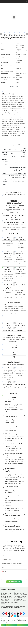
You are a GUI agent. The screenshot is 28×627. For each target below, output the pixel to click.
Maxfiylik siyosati (5, 621)
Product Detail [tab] (14, 86)
